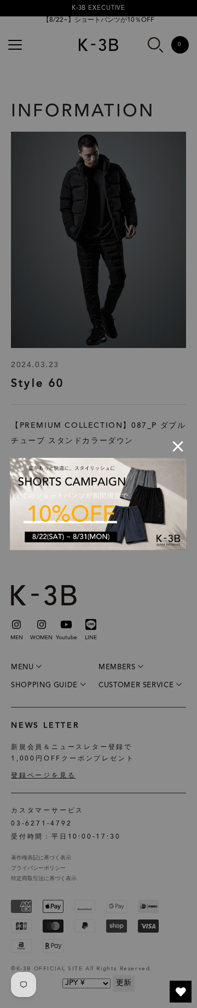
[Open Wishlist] (181, 992)
